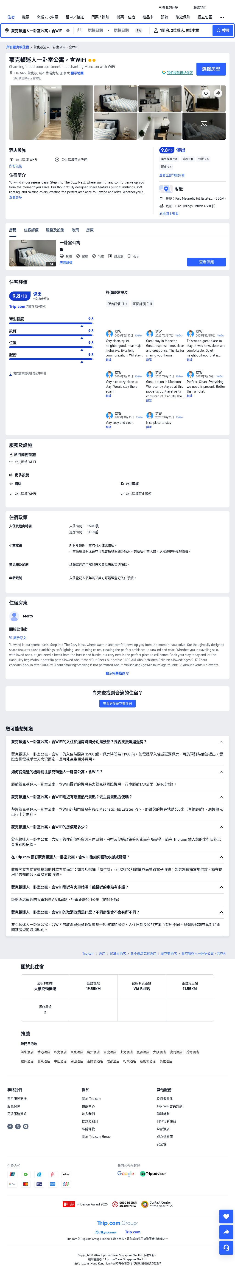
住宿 (11, 17)
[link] (168, 7)
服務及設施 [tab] (55, 230)
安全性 (161, 1144)
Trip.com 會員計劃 (169, 1106)
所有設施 (15, 166)
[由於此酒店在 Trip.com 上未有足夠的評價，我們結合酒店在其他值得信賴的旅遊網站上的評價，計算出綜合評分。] (44, 306)
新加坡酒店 (148, 1061)
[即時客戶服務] (226, 1248)
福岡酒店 (27, 1061)
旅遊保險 (183, 17)
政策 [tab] (75, 230)
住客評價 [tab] (31, 230)
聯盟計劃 (163, 1114)
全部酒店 (163, 1129)
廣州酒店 (93, 1052)
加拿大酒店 (118, 953)
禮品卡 (148, 17)
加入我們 (88, 1114)
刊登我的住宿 (166, 1121)
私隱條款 (88, 1129)
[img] (51, 112)
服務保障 (13, 1106)
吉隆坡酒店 (95, 1061)
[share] (226, 1232)
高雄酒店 (165, 1061)
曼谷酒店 (143, 1052)
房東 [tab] (90, 230)
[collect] (226, 1216)
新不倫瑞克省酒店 (143, 953)
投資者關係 (165, 1098)
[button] (186, 7)
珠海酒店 (60, 1052)
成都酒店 (113, 1061)
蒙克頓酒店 (169, 953)
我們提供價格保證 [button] (180, 72)
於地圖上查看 (169, 213)
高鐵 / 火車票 (47, 17)
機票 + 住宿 (126, 17)
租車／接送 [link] (75, 17)
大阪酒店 (159, 1052)
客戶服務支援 (17, 1098)
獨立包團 (205, 17)
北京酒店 (43, 1061)
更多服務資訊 (17, 1114)
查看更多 (15, 197)
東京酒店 (76, 1052)
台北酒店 (110, 1052)
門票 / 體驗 (100, 17)
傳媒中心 (88, 1106)
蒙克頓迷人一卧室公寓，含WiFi (47, 60)
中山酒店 (60, 1061)
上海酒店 (126, 1052)
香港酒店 (43, 1052)
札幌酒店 (129, 1061)
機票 (25, 17)
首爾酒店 (192, 1052)
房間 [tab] (13, 230)
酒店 (102, 953)
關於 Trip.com (91, 1098)
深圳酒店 (27, 1052)
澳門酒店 (176, 1052)
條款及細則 (90, 1121)
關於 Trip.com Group (96, 1136)
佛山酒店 (76, 1061)
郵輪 (164, 17)
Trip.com (88, 953)
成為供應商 (165, 1136)
